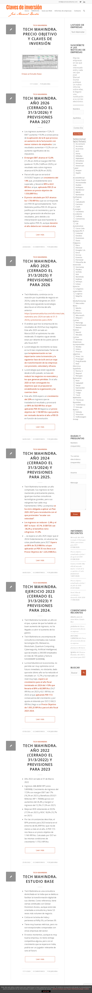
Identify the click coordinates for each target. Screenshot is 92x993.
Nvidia (78, 346)
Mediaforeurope (80, 301)
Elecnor (78, 247)
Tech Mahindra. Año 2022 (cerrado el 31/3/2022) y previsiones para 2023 (40, 757)
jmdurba (47, 84)
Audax (78, 185)
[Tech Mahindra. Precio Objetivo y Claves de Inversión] (11, 29)
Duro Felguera (76, 241)
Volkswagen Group (79, 418)
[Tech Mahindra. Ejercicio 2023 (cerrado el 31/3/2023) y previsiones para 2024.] (11, 587)
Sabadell (79, 383)
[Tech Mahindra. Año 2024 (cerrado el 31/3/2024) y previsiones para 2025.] (11, 453)
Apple (78, 173)
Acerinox (79, 148)
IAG (77, 274)
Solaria (78, 390)
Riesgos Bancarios (78, 376)
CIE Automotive (78, 224)
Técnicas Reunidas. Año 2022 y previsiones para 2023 (78, 654)
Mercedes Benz (78, 304)
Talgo (78, 392)
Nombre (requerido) (75, 444)
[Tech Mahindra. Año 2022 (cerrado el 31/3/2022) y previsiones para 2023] (11, 746)
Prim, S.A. (79, 356)
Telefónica (80, 404)
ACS (77, 151)
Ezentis (78, 257)
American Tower (78, 166)
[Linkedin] (84, 2)
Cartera (78, 204)
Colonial (79, 233)
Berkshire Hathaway (78, 195)
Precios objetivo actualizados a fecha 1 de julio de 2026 (78, 583)
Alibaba (78, 156)
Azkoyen (79, 187)
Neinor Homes (77, 328)
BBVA (77, 192)
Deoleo (78, 235)
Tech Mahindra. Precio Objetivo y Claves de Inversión (40, 36)
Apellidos (77, 118)
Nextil (78, 332)
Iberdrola (79, 276)
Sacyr (77, 385)
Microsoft (79, 315)
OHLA (78, 349)
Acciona (79, 146)
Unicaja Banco (77, 408)
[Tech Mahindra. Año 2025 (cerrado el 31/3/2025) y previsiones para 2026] (11, 261)
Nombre (76, 109)
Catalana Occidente (78, 212)
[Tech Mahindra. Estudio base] (11, 877)
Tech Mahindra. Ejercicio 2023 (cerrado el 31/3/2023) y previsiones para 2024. (40, 598)
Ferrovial (79, 260)
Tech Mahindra (40, 25)
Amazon (79, 163)
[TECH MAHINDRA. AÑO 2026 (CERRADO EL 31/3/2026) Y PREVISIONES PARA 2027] (11, 98)
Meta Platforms (77, 311)
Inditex (78, 279)
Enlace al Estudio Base (32, 74)
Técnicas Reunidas (78, 401)
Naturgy (79, 322)
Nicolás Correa (77, 335)
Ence (77, 252)
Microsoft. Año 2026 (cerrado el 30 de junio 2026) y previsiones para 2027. (78, 541)
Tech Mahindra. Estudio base (40, 879)
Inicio (83, 648)
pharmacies (74, 648)
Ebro (77, 245)
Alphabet (79, 158)
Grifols (78, 272)
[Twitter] (80, 2)
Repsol (78, 373)
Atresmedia (80, 182)
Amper (78, 170)
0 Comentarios (39, 247)
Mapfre (78, 296)
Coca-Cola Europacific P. (78, 229)
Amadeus (79, 161)
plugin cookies (84, 989)
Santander (80, 388)
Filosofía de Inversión (79, 263)
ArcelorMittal (78, 177)
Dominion (79, 238)
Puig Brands (80, 361)
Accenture (80, 144)
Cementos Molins (79, 219)
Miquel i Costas (78, 319)
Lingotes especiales (78, 290)
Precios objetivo (77, 352)
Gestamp (79, 267)
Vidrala (78, 412)
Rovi (77, 380)
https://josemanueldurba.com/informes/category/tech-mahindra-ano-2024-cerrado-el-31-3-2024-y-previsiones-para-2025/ (49, 316)
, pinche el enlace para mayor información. (66, 989)
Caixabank (80, 202)
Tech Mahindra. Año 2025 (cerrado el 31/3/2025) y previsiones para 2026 (40, 273)
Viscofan (79, 414)
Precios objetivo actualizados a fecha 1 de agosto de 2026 (78, 554)
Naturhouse (80, 325)
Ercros (78, 255)
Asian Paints (81, 180)
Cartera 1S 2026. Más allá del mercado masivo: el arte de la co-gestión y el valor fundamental (78, 568)
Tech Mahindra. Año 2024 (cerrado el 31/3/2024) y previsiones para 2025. (40, 465)
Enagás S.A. (80, 250)
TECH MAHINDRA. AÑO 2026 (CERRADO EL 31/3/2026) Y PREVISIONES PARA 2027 (40, 110)
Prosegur (79, 359)
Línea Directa (76, 285)
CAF (77, 199)
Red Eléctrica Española (77, 366)
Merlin (78, 308)
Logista (78, 293)
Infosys (78, 281)
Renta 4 (78, 371)
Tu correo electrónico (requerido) (75, 459)
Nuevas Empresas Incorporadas (78, 341)
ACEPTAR (46, 991)
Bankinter (79, 190)
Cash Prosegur (77, 207)
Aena (77, 153)
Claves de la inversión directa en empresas (78, 628)
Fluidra (78, 269)
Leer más (40, 234)
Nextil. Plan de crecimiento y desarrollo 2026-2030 (78, 594)
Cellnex (78, 216)
